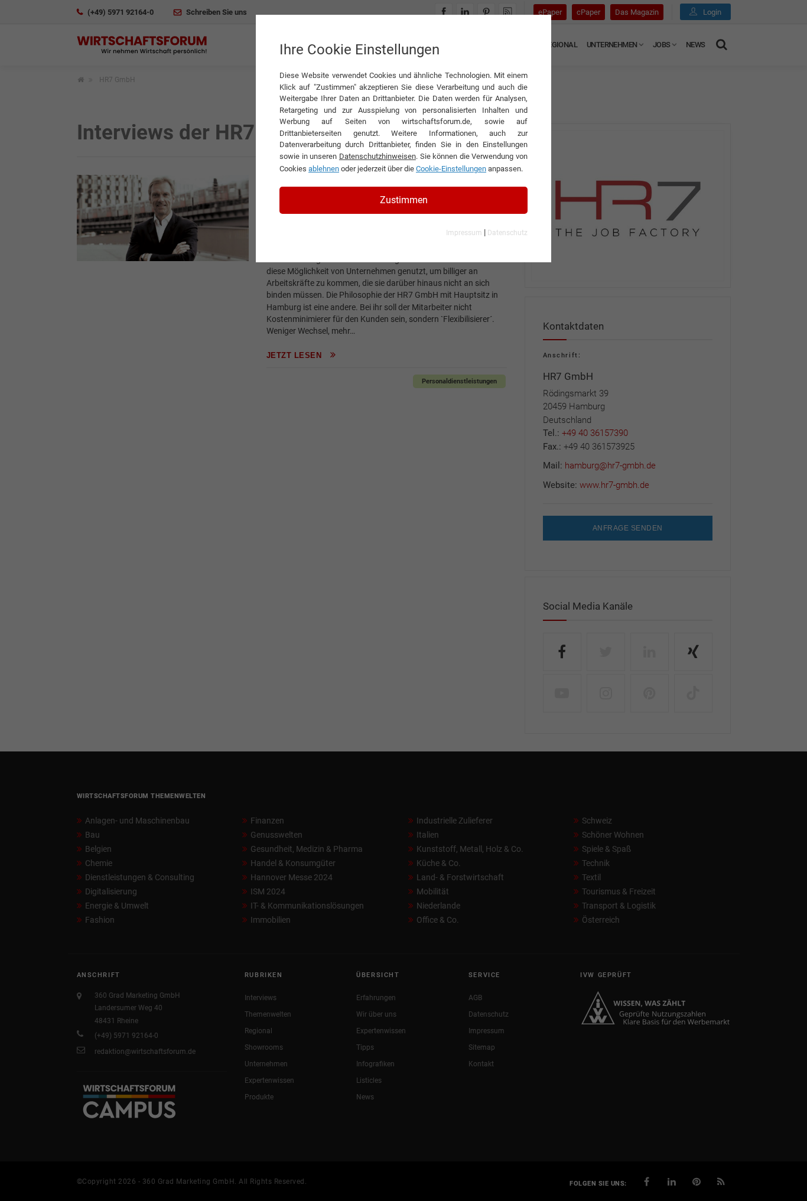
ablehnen (323, 168)
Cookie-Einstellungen (451, 168)
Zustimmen (404, 200)
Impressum (464, 233)
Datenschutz (507, 233)
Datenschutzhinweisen (377, 156)
